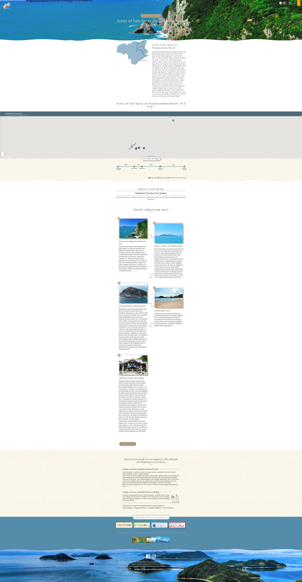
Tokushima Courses (128, 444)
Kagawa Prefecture (141, 508)
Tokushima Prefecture (155, 508)
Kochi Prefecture (169, 508)
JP (295, 3)
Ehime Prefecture (128, 508)
